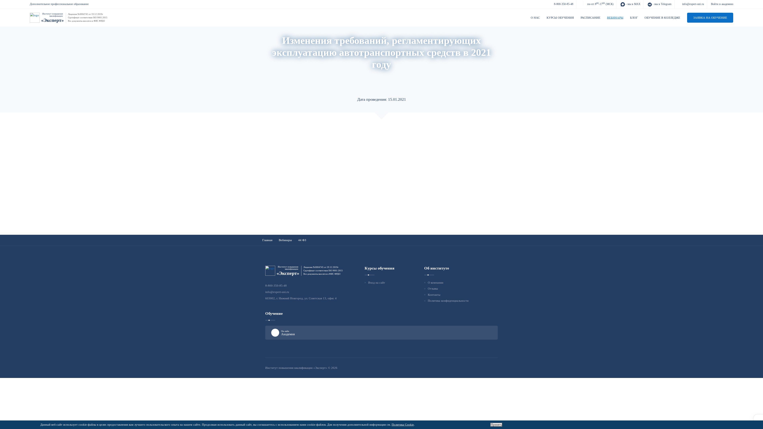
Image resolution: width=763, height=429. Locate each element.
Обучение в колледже (662, 17)
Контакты (434, 294)
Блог (634, 17)
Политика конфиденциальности (448, 300)
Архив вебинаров (355, 74)
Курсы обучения (560, 17)
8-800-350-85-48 (563, 4)
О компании (435, 282)
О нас (535, 17)
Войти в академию (722, 4)
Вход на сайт (376, 282)
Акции (333, 74)
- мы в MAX (632, 4)
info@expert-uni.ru (693, 4)
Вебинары (615, 17)
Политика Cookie (403, 424)
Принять (496, 424)
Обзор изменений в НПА (417, 74)
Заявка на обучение (710, 17)
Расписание (590, 17)
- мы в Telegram (661, 4)
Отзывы (433, 288)
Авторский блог (384, 74)
